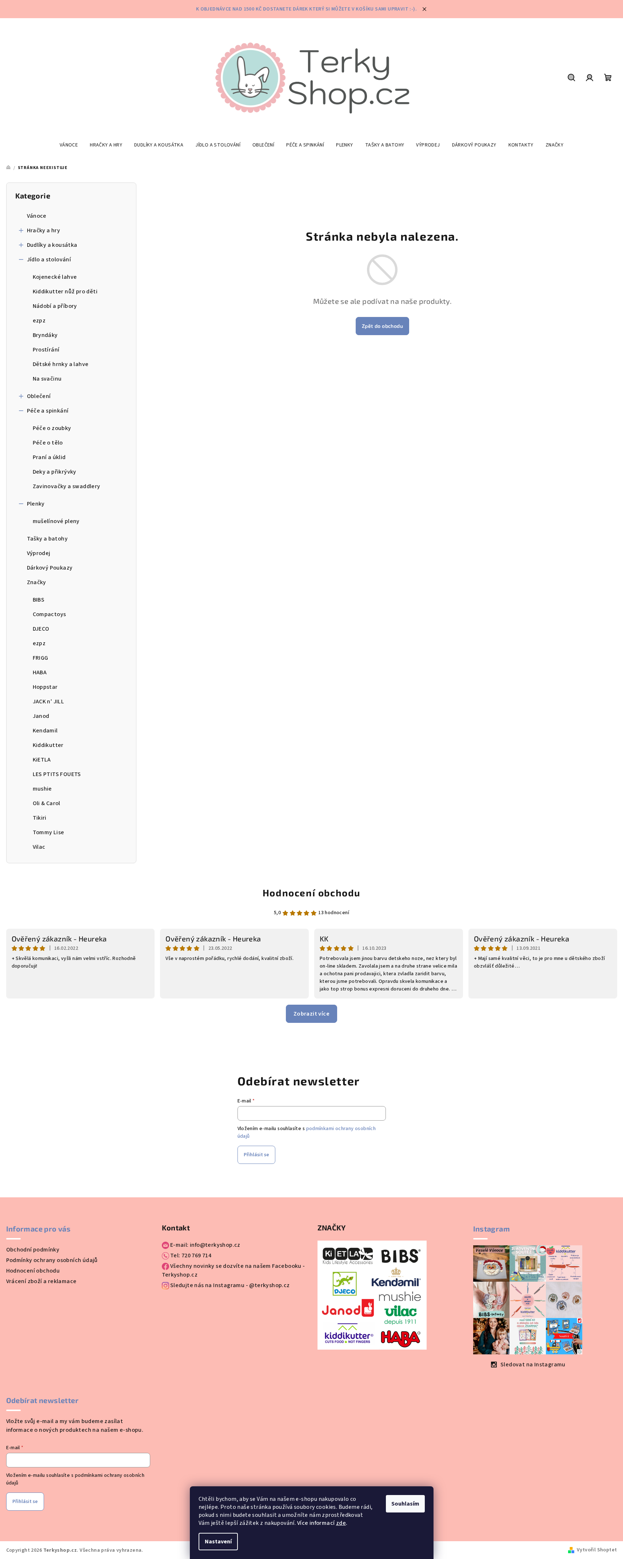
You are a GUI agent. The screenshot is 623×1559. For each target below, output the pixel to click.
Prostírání (46, 350)
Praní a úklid (49, 457)
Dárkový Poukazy (50, 568)
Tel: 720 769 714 (190, 1255)
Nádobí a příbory (55, 306)
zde (341, 1523)
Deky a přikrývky (54, 472)
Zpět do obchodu (382, 326)
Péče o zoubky (52, 428)
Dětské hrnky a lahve (61, 364)
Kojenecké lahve (55, 277)
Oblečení (39, 396)
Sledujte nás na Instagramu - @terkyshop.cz (229, 1285)
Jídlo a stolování (49, 260)
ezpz (39, 321)
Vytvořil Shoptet (597, 1550)
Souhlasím (405, 1504)
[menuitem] (69, 145)
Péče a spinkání (48, 411)
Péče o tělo (48, 443)
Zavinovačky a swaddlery (66, 486)
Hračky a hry (43, 230)
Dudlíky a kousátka (52, 245)
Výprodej (39, 553)
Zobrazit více (311, 1014)
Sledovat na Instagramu (533, 1365)
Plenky (36, 504)
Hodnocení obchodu (311, 892)
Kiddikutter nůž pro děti (65, 292)
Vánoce (37, 216)
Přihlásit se (256, 1154)
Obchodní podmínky (33, 1250)
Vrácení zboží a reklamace (41, 1281)
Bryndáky (45, 335)
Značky (36, 582)
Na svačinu (47, 379)
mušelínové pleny (56, 521)
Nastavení (218, 1542)
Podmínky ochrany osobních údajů (52, 1260)
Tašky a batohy (47, 539)
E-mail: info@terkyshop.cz (204, 1245)
